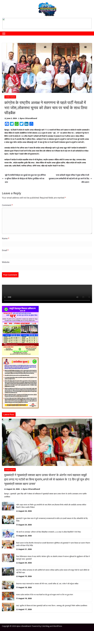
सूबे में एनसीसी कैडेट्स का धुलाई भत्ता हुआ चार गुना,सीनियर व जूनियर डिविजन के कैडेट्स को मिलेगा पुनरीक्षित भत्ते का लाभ (25, 178)
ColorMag (45, 626)
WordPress (57, 626)
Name (5, 238)
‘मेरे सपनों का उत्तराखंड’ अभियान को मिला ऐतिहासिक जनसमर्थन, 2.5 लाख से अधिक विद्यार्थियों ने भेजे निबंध (48, 532)
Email (5, 250)
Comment (7, 205)
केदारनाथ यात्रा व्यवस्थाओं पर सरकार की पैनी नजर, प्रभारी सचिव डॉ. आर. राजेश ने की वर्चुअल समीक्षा (47, 583)
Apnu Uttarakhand (28, 118)
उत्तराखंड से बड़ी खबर (10, 97)
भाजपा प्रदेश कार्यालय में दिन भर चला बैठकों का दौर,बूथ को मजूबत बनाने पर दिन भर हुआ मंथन (44, 594)
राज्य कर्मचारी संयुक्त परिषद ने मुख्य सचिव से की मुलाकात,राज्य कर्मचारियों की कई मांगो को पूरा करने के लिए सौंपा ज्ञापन (69, 178)
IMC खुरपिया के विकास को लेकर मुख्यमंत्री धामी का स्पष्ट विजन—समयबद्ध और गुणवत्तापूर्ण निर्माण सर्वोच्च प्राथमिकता (51, 605)
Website (5, 262)
